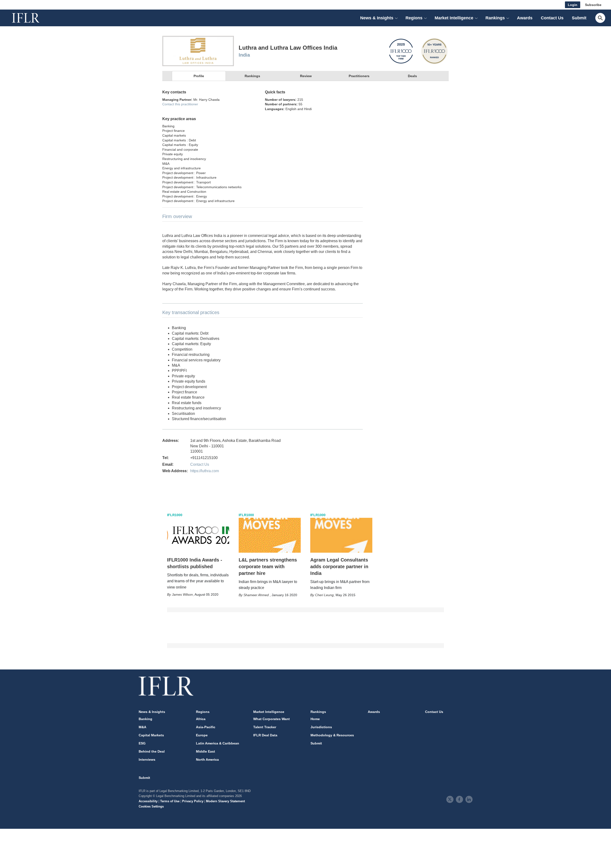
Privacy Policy (192, 801)
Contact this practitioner (180, 104)
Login (572, 5)
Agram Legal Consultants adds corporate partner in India (339, 566)
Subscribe (593, 5)
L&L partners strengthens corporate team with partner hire (268, 566)
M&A (142, 727)
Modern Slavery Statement (225, 801)
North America (207, 759)
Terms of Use (169, 801)
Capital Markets (151, 735)
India (244, 55)
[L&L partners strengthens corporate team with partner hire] (270, 535)
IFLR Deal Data (265, 735)
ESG (142, 743)
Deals (412, 76)
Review (306, 76)
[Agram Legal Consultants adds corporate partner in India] (341, 535)
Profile (199, 76)
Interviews (147, 759)
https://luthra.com (204, 471)
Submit (579, 18)
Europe (202, 735)
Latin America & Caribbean (217, 743)
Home (315, 719)
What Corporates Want (271, 719)
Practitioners (359, 76)
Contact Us (552, 18)
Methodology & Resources (332, 735)
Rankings (252, 76)
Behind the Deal (152, 751)
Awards (524, 18)
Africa (200, 719)
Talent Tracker (264, 727)
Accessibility (148, 801)
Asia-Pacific (205, 727)
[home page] (31, 18)
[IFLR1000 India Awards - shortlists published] (198, 535)
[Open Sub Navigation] (396, 18)
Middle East (205, 751)
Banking (145, 719)
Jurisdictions (321, 727)
